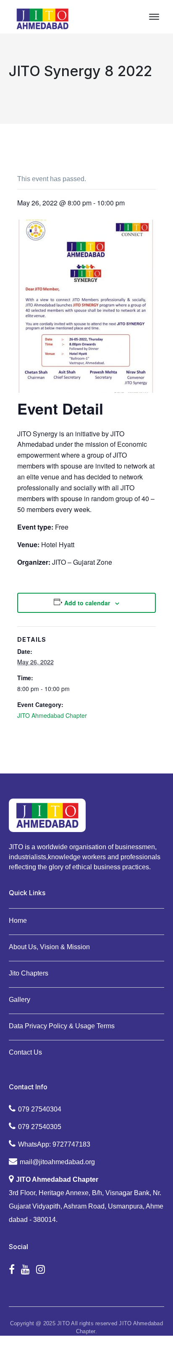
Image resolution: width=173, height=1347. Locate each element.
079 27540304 (39, 1109)
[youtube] (25, 1269)
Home (18, 920)
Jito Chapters (28, 973)
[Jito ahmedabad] (42, 18)
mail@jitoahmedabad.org (57, 1161)
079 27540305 (39, 1126)
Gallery (19, 999)
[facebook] (12, 1269)
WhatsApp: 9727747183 (54, 1144)
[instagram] (40, 1269)
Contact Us (25, 1052)
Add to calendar (87, 603)
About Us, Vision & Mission (49, 946)
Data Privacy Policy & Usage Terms (62, 1025)
